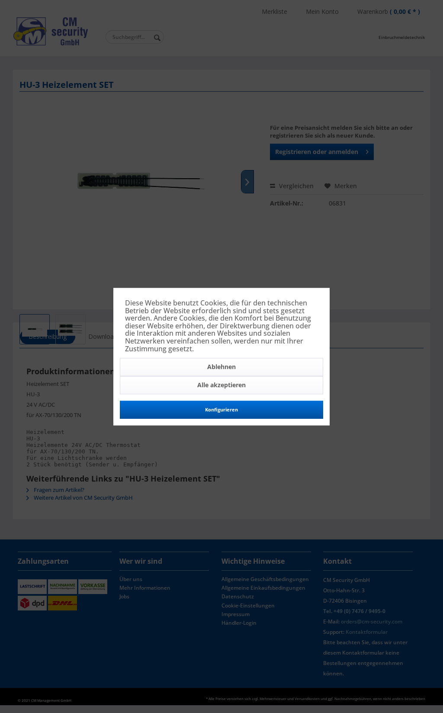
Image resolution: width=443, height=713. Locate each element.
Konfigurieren (221, 410)
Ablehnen (221, 367)
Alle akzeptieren (221, 385)
